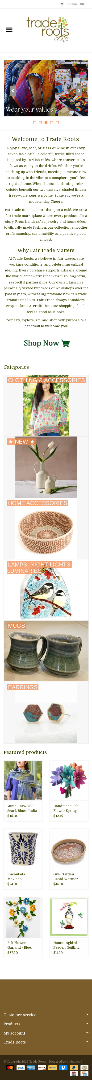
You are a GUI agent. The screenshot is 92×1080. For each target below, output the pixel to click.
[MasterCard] (9, 1067)
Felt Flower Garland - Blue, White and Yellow (21, 945)
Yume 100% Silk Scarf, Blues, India (22, 808)
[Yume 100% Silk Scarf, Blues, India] (23, 780)
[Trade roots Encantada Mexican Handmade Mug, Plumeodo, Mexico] (23, 849)
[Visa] (20, 1067)
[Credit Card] (83, 1073)
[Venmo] (63, 1067)
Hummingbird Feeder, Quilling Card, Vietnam (66, 945)
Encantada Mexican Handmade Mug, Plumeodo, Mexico (22, 876)
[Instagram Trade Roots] (46, 994)
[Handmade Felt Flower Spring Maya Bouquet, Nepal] (69, 780)
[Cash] (83, 1067)
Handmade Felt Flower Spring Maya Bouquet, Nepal (65, 808)
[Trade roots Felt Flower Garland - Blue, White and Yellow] (23, 917)
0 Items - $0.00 (77, 4)
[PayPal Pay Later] (73, 1067)
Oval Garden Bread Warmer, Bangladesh (66, 876)
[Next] (79, 91)
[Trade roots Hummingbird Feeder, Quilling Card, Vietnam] (69, 917)
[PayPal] (52, 1067)
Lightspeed (74, 1061)
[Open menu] (9, 29)
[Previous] (13, 91)
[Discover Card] (41, 1067)
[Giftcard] (73, 1073)
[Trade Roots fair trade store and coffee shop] (55, 30)
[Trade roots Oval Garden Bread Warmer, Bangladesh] (69, 849)
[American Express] (30, 1067)
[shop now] (46, 342)
